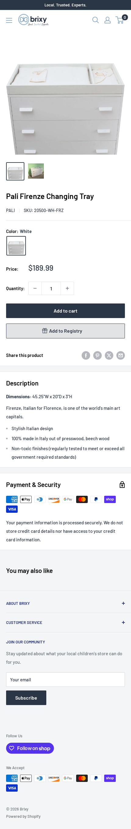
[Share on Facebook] (86, 355)
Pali (10, 210)
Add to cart (65, 310)
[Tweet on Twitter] (109, 355)
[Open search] (95, 20)
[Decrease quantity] (35, 288)
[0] (120, 20)
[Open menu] (9, 20)
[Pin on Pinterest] (97, 355)
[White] (16, 245)
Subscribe (26, 698)
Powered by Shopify (23, 816)
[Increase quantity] (67, 288)
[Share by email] (120, 355)
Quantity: (15, 288)
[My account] (107, 20)
